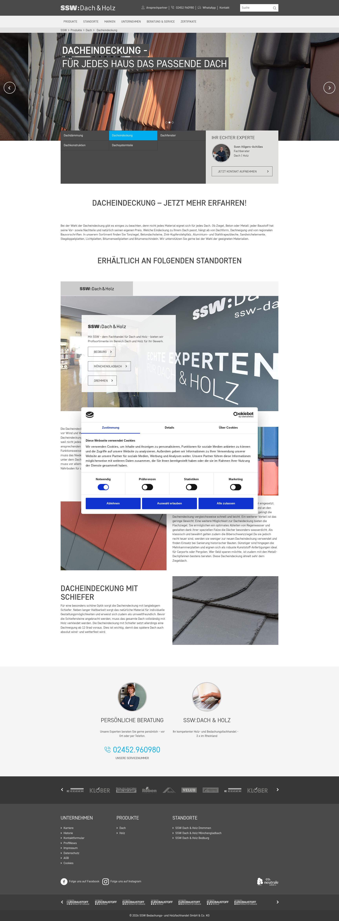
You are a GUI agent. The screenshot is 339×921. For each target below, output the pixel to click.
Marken (109, 21)
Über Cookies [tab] (228, 427)
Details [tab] (169, 427)
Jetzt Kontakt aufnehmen (237, 171)
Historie (68, 833)
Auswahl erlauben (169, 503)
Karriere (69, 828)
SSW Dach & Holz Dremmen (193, 828)
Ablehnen (113, 503)
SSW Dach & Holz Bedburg (192, 838)
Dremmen (101, 380)
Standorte (90, 21)
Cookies (68, 863)
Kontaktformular (74, 838)
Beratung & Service (161, 21)
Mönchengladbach (108, 366)
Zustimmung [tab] (110, 427)
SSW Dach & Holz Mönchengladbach (198, 833)
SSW (64, 30)
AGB (66, 858)
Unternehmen (131, 21)
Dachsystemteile (122, 145)
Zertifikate (188, 21)
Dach (89, 30)
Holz (122, 833)
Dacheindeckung (122, 135)
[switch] (147, 487)
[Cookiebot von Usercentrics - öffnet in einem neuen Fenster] (236, 415)
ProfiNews (70, 843)
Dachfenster (168, 135)
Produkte (70, 21)
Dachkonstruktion (75, 145)
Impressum (71, 848)
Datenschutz (71, 853)
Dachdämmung (73, 135)
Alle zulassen (226, 503)
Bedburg (100, 352)
